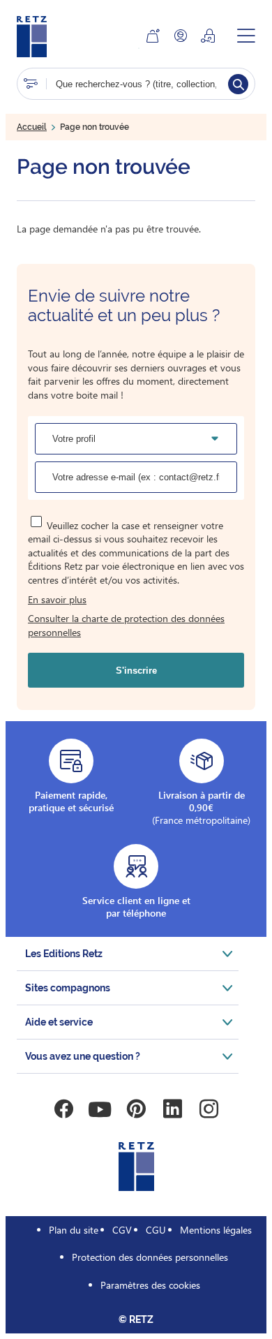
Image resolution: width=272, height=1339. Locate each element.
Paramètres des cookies (150, 1285)
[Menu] (246, 36)
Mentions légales (216, 1229)
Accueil (32, 127)
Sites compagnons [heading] (67, 987)
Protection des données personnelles (150, 1257)
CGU (156, 1229)
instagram (208, 1109)
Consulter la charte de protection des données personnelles (126, 625)
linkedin (172, 1109)
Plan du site (73, 1229)
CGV (122, 1229)
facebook (63, 1109)
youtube (99, 1109)
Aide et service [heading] (59, 1022)
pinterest (136, 1109)
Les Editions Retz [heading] (64, 953)
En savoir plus (57, 599)
